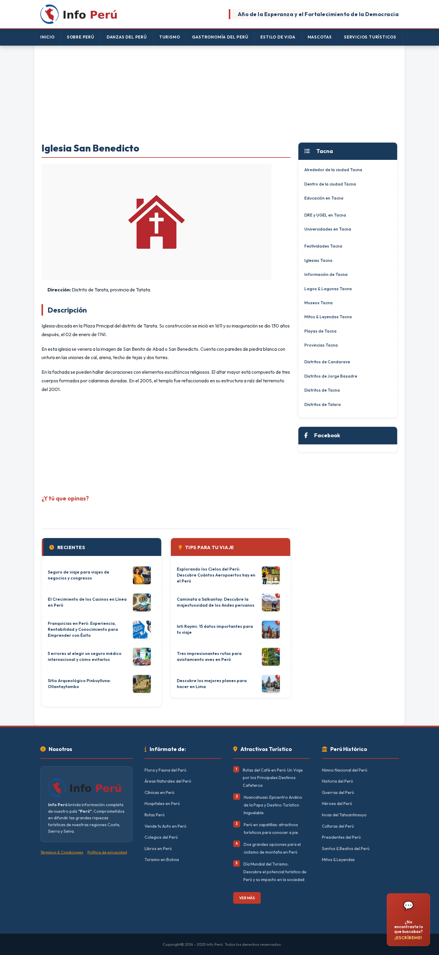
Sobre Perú (80, 37)
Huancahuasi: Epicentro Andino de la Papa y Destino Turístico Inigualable (273, 805)
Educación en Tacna (323, 198)
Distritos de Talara (322, 404)
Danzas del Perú (127, 37)
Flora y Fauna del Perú (165, 770)
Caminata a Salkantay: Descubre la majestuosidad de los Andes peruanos (215, 602)
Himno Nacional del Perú (344, 770)
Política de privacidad (107, 852)
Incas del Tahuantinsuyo (344, 815)
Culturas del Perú (338, 826)
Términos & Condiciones (61, 852)
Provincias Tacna (321, 345)
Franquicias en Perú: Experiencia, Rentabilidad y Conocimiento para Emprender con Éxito (83, 629)
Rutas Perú (155, 815)
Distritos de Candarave (327, 361)
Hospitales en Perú (162, 803)
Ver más (247, 898)
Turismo (169, 37)
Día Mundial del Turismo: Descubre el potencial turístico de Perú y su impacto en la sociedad (274, 871)
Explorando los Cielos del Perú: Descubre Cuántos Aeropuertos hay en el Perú (216, 574)
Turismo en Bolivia (162, 859)
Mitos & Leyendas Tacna (328, 316)
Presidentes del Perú (341, 837)
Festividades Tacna (323, 246)
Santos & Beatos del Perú (345, 848)
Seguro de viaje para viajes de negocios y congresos (78, 575)
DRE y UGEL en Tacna (325, 215)
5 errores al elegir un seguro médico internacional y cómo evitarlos (85, 656)
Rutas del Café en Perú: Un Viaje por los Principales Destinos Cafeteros (273, 777)
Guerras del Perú (338, 792)
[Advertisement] (219, 94)
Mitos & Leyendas (338, 859)
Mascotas (320, 37)
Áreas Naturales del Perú (168, 781)
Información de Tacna (326, 274)
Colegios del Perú (161, 837)
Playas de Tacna (320, 331)
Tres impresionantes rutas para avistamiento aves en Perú (209, 656)
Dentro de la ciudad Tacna (330, 184)
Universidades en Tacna (327, 229)
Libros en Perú (158, 848)
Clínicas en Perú (159, 792)
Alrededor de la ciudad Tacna (333, 169)
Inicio (47, 37)
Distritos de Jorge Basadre (330, 376)
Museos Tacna (318, 302)
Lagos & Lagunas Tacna (328, 288)
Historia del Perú (337, 781)
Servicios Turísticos (370, 37)
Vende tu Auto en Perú (165, 826)
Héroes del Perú (337, 803)
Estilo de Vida (277, 37)
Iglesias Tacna (318, 260)
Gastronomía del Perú (220, 37)
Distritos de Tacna (322, 390)
